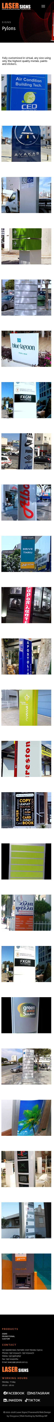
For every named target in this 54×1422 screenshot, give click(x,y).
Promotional (8, 1336)
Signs (4, 1334)
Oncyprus (14, 1416)
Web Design (45, 1412)
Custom (6, 1339)
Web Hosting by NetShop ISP (33, 1416)
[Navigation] (43, 6)
